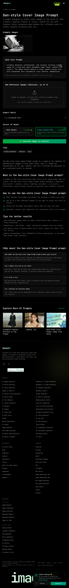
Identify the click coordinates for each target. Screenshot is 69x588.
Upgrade (57, 4)
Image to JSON (7, 520)
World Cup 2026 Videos (9, 465)
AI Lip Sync (40, 418)
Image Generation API (43, 474)
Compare (4, 477)
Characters (5, 459)
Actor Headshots (7, 537)
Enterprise (39, 453)
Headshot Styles (41, 391)
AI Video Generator (8, 388)
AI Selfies (5, 543)
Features (38, 447)
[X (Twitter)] (8, 364)
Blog (3, 450)
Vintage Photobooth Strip (44, 412)
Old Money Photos (8, 546)
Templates (5, 471)
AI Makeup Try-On (8, 552)
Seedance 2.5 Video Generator (46, 381)
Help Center (39, 487)
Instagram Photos (8, 540)
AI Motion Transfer (8, 437)
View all (61, 308)
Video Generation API (43, 477)
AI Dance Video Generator (10, 433)
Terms (54, 563)
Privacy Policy (43, 580)
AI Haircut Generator (43, 397)
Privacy (49, 563)
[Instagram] (4, 364)
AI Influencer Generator (44, 430)
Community (5, 453)
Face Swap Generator (9, 430)
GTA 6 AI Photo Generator (44, 406)
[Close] (65, 574)
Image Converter (7, 511)
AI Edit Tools (7, 415)
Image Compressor (8, 508)
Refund (60, 563)
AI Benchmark (6, 474)
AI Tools (39, 437)
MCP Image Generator (42, 480)
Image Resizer (7, 505)
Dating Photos (7, 528)
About (37, 456)
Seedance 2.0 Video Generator (46, 384)
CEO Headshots (7, 534)
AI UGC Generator (41, 421)
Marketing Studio (41, 433)
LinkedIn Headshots (8, 531)
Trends (4, 462)
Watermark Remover (8, 517)
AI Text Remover (7, 400)
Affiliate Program (42, 459)
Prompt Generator (41, 394)
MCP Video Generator (42, 483)
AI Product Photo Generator (11, 394)
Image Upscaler (7, 427)
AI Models (39, 468)
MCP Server (39, 471)
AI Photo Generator (8, 384)
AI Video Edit (7, 412)
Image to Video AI (8, 391)
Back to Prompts (10, 9)
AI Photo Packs (7, 447)
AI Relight (5, 406)
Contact (38, 493)
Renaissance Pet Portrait (44, 409)
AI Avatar (5, 424)
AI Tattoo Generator (9, 403)
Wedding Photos (7, 549)
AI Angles (5, 409)
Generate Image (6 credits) (36, 141)
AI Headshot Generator (43, 388)
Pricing (38, 450)
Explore (4, 456)
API (37, 465)
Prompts (4, 468)
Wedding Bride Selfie (43, 400)
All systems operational (46, 565)
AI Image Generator (8, 381)
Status (38, 490)
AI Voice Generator (42, 415)
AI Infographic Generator (44, 427)
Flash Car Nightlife (43, 403)
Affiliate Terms (41, 462)
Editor (4, 418)
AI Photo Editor (7, 397)
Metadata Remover (8, 514)
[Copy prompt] (60, 65)
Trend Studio (40, 424)
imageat (6, 348)
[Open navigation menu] (64, 3)
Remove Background (8, 421)
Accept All (58, 583)
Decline (42, 583)
